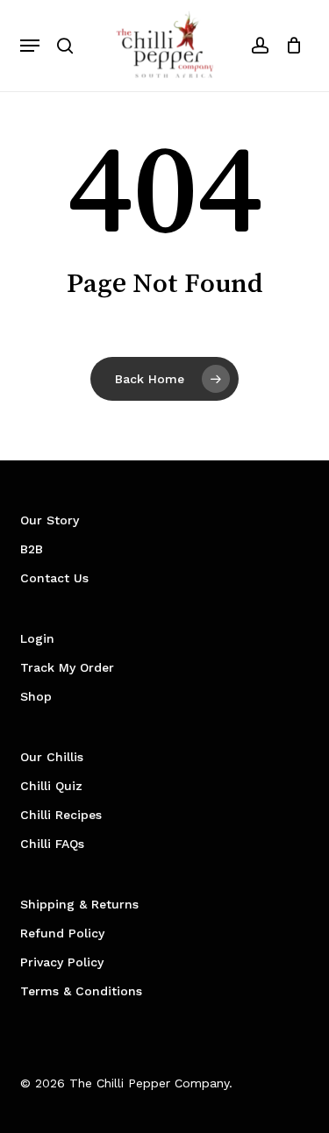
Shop (36, 696)
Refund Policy (62, 933)
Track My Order (67, 667)
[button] (29, 45)
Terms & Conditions (81, 991)
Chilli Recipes (61, 815)
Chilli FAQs (52, 844)
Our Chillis (51, 757)
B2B (31, 549)
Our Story (49, 520)
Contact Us (54, 578)
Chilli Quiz (51, 786)
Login (37, 638)
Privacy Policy (62, 962)
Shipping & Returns (79, 904)
